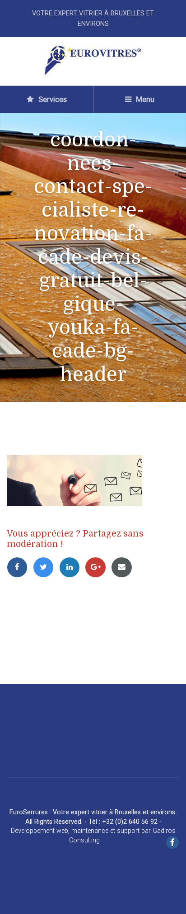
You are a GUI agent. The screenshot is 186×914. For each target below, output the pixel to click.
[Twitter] (46, 566)
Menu (144, 99)
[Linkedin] (72, 566)
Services (52, 99)
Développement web (39, 831)
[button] (13, 900)
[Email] (123, 566)
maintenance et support (105, 831)
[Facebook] (20, 566)
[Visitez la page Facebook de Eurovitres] (172, 843)
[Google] (98, 566)
